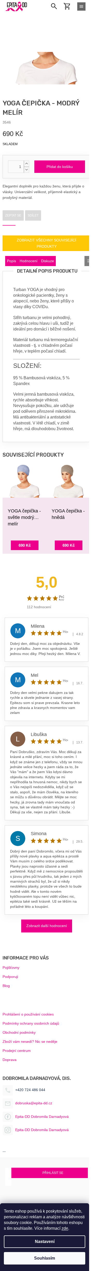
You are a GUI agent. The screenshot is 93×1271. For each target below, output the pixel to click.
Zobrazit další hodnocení (46, 926)
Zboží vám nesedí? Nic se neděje (30, 1041)
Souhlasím (44, 1258)
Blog (6, 986)
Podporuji (10, 977)
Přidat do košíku (60, 167)
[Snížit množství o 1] (26, 170)
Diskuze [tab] (47, 261)
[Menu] (81, 6)
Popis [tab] (11, 261)
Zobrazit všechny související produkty (46, 243)
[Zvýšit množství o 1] (26, 164)
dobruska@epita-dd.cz (33, 1103)
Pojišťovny (11, 967)
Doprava (10, 1060)
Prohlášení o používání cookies (28, 1014)
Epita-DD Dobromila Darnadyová (42, 1116)
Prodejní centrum (17, 1051)
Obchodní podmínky (19, 1032)
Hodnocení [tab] (28, 261)
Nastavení (45, 1241)
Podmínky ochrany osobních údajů (31, 1023)
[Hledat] (54, 6)
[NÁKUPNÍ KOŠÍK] (69, 6)
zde (64, 1228)
